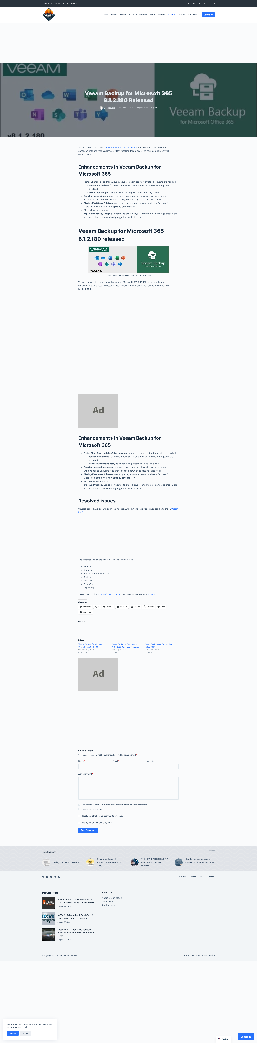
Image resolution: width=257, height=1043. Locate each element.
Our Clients (107, 901)
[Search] (214, 3)
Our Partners (108, 905)
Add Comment (85, 774)
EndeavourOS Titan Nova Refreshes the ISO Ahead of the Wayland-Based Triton (75, 932)
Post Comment (88, 830)
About (65, 3)
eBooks (161, 15)
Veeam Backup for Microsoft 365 (120, 147)
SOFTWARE (192, 15)
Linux (152, 15)
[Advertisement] (128, 43)
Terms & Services (191, 955)
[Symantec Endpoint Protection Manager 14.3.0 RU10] (90, 862)
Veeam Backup (150, 108)
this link (152, 594)
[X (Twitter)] (194, 3)
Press (57, 3)
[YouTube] (209, 3)
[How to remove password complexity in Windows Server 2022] (179, 862)
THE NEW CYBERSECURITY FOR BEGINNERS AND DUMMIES (154, 862)
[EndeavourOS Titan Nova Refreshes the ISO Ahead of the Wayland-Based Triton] (48, 934)
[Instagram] (199, 3)
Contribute (208, 15)
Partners (48, 3)
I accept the (92, 809)
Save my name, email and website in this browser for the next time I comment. (115, 805)
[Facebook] (189, 3)
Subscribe (246, 1036)
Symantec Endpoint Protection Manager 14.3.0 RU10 (110, 862)
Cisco (105, 15)
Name (81, 761)
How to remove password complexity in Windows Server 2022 (200, 862)
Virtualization (140, 15)
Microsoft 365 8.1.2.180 (109, 594)
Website (151, 761)
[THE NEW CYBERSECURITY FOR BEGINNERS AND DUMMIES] (135, 862)
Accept (13, 1033)
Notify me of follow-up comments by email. (102, 816)
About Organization (112, 898)
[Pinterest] (204, 3)
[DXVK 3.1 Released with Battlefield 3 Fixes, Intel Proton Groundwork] (48, 918)
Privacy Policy (97, 809)
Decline (26, 1033)
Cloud (114, 15)
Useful (74, 3)
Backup (171, 15)
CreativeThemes (69, 955)
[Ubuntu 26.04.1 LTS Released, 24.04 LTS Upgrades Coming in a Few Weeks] (48, 903)
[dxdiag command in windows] (46, 862)
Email (116, 761)
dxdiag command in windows (67, 862)
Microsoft (125, 15)
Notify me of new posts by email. (97, 822)
